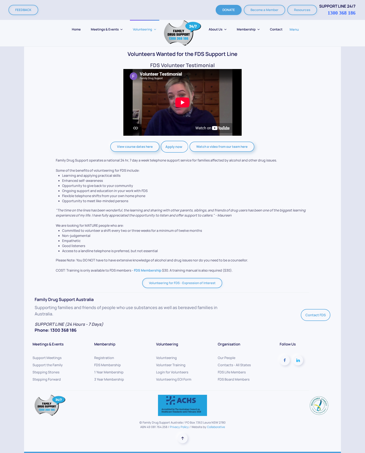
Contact (276, 29)
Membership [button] (246, 29)
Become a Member (264, 10)
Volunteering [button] (142, 29)
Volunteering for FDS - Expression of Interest (182, 283)
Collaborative (216, 427)
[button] (183, 438)
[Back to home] (182, 33)
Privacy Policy (179, 427)
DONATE (228, 10)
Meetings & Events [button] (105, 29)
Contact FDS (315, 315)
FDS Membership (147, 270)
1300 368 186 (341, 13)
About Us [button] (215, 29)
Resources (302, 10)
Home (76, 29)
